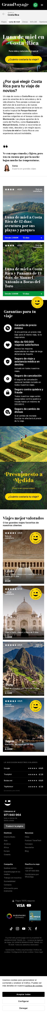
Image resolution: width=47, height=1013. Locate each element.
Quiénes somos (10, 868)
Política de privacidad (24, 950)
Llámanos (32, 869)
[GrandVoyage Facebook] (36, 928)
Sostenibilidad (9, 881)
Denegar (23, 1008)
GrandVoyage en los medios (12, 873)
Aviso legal (39, 952)
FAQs (27, 837)
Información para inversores (11, 889)
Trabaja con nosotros (12, 878)
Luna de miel (14, 22)
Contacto (8, 885)
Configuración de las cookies (22, 952)
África (6, 847)
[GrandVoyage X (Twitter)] (29, 928)
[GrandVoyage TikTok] (11, 929)
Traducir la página (14, 826)
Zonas (25, 22)
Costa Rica (13, 14)
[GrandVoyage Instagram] (17, 928)
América (11, 12)
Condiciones (10, 950)
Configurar (23, 1001)
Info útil (33, 22)
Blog (27, 851)
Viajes (3, 22)
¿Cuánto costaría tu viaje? (23, 59)
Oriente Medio (9, 837)
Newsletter (29, 847)
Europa (7, 851)
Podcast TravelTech (33, 840)
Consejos (29, 844)
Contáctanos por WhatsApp (32, 875)
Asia (5, 840)
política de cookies (33, 986)
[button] (42, 5)
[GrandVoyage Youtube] (23, 928)
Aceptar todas (23, 994)
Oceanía (7, 854)
